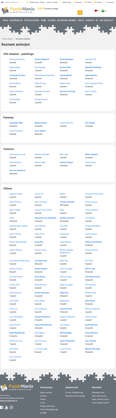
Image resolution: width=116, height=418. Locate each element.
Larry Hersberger (16, 317)
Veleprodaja (67, 2)
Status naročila (52, 2)
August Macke (65, 242)
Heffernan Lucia (15, 341)
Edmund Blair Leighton (18, 226)
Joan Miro (64, 226)
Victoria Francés (66, 123)
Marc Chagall (14, 210)
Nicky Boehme (40, 285)
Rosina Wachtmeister (18, 242)
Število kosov (31, 20)
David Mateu (40, 333)
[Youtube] (6, 408)
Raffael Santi (65, 83)
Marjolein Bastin (15, 194)
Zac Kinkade (65, 325)
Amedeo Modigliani (93, 226)
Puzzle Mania (7, 39)
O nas (42, 403)
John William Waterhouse (19, 261)
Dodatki (90, 20)
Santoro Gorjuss (15, 269)
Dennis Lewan (40, 250)
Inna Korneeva (40, 341)
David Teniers (15, 325)
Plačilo (89, 2)
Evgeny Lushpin (66, 285)
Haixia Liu (13, 309)
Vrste (81, 20)
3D (96, 20)
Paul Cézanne (91, 91)
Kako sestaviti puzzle (100, 403)
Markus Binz (65, 301)
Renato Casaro (91, 202)
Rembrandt (64, 234)
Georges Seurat (41, 99)
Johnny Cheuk (65, 277)
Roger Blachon (15, 162)
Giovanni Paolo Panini (94, 194)
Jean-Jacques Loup (17, 154)
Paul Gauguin (40, 67)
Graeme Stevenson (67, 317)
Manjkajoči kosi (98, 393)
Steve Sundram (41, 202)
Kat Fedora (13, 349)
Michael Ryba (40, 162)
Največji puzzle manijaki (75, 396)
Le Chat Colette (41, 349)
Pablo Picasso (40, 83)
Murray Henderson (92, 309)
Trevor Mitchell (15, 357)
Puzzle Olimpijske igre (49, 409)
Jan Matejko (90, 218)
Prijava (42, 2)
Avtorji (52, 20)
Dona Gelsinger (66, 269)
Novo (5, 20)
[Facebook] (1, 408)
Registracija (34, 2)
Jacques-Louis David (43, 210)
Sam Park (89, 261)
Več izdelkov (106, 20)
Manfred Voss (90, 293)
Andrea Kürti (14, 285)
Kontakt (99, 2)
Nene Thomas (15, 234)
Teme (43, 20)
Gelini (11, 218)
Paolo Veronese (91, 250)
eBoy (62, 210)
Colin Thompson (16, 131)
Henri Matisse (40, 226)
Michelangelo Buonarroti (44, 75)
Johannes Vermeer (42, 91)
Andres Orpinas (15, 250)
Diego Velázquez (16, 91)
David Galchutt (15, 293)
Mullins (63, 194)
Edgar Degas (14, 67)
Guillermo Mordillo (42, 154)
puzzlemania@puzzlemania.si (12, 398)
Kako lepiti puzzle (99, 396)
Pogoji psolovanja (47, 406)
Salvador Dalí (90, 59)
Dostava (79, 2)
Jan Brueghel (14, 99)
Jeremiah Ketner (16, 277)
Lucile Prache (65, 349)
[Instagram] (11, 408)
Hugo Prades (90, 162)
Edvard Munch (15, 83)
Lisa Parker (14, 301)
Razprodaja (16, 20)
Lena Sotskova (41, 309)
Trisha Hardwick (91, 210)
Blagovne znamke (66, 20)
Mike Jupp (64, 154)
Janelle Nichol (91, 317)
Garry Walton (40, 301)
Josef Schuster (91, 234)
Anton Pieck (39, 234)
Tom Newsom (90, 285)
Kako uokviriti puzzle (100, 399)
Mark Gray (64, 261)
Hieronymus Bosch (17, 59)
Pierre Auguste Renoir (94, 83)
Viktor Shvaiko (15, 202)
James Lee (39, 194)
